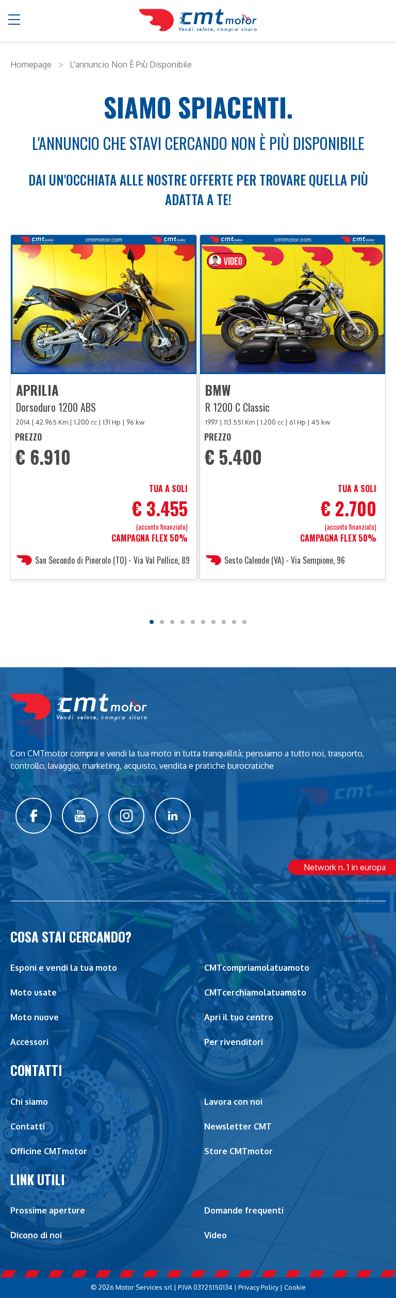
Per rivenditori (233, 1042)
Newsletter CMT (238, 1126)
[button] (14, 20)
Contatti (27, 1126)
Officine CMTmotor (48, 1151)
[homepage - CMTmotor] (198, 20)
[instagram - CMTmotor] (126, 816)
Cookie (295, 1287)
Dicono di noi (36, 1235)
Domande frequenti (244, 1210)
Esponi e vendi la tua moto (63, 968)
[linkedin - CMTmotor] (173, 816)
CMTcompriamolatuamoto (256, 968)
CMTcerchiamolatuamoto (255, 992)
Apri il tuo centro (238, 1017)
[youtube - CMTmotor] (80, 816)
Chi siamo (29, 1102)
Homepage (31, 64)
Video (215, 1235)
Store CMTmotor (238, 1151)
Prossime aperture (47, 1210)
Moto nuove (34, 1017)
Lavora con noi (233, 1102)
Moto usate (33, 992)
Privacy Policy (258, 1287)
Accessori (29, 1042)
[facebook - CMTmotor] (33, 816)
